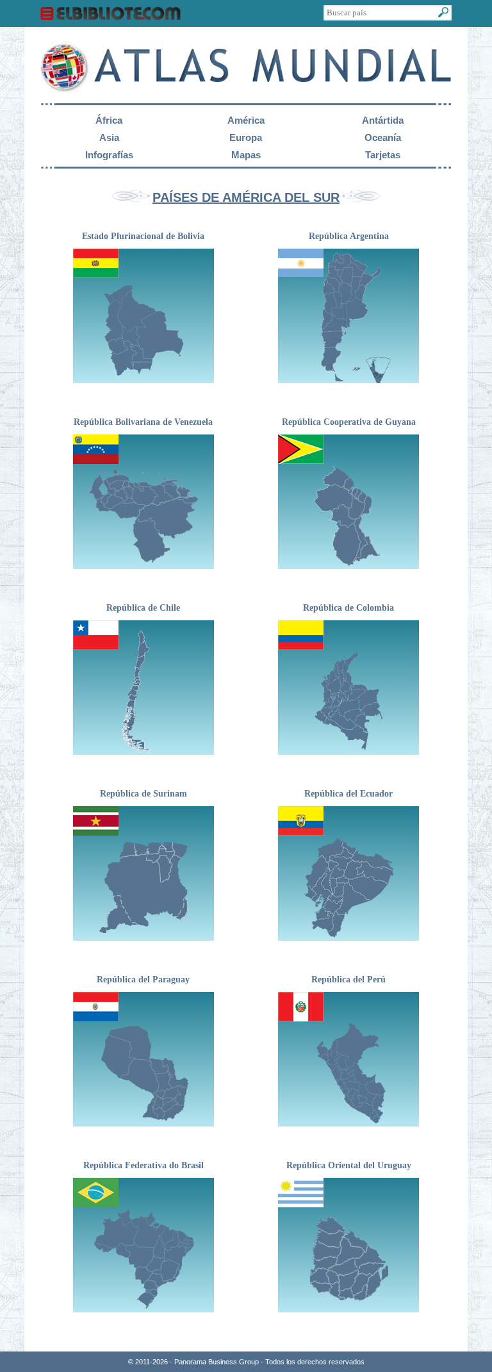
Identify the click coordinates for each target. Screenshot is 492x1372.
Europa (245, 137)
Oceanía (383, 137)
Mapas (246, 154)
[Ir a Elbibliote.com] (110, 16)
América (246, 120)
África (108, 120)
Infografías (109, 154)
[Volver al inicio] (245, 93)
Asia (109, 137)
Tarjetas (382, 154)
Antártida (383, 120)
